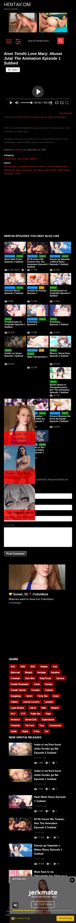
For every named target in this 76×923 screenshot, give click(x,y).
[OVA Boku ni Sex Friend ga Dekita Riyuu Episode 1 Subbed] (38, 435)
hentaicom (18, 150)
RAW (41, 288)
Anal (55, 666)
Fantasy (49, 684)
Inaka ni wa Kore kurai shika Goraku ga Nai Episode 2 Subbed (47, 748)
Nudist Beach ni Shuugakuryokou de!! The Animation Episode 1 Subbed (60, 389)
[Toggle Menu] (9, 41)
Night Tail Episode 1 (37, 357)
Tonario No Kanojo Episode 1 (36, 291)
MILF (13, 713)
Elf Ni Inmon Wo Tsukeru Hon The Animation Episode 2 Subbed (38, 263)
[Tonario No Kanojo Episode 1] (38, 279)
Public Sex (36, 713)
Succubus (38, 170)
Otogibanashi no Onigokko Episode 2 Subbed (60, 293)
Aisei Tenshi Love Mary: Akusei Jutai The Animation (42, 117)
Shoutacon (27, 170)
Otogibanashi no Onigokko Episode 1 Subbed (14, 324)
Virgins (25, 731)
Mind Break (9, 170)
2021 (32, 666)
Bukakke (55, 672)
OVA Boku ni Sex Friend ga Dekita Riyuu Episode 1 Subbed (35, 451)
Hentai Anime (10, 159)
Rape (18, 170)
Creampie (22, 166)
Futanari (49, 690)
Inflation (14, 702)
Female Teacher (18, 690)
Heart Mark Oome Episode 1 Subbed (13, 260)
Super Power (50, 170)
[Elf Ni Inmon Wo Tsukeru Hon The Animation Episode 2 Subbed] (38, 247)
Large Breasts (17, 707)
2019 (6, 166)
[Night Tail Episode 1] (38, 341)
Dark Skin (29, 678)
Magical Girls (61, 166)
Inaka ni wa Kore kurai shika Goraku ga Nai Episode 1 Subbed (47, 775)
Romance (15, 719)
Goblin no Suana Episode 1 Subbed (13, 354)
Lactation (49, 702)
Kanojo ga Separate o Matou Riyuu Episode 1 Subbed (60, 261)
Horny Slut (43, 696)
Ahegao (13, 166)
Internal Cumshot (31, 702)
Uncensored (55, 725)
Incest (56, 696)
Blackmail (15, 672)
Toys (41, 725)
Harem (29, 696)
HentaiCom (17, 4)
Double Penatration (20, 684)
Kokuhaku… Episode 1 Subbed (59, 323)
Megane (55, 707)
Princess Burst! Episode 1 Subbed (13, 291)
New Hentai (22, 159)
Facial (37, 684)
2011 (13, 666)
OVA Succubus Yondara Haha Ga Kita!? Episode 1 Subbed (36, 420)
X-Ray (17, 173)
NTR (23, 713)
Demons (32, 166)
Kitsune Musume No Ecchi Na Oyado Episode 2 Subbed (60, 418)
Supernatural (63, 170)
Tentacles (8, 173)
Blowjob (28, 672)
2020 (22, 666)
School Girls (31, 719)
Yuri (46, 731)
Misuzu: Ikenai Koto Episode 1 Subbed (60, 354)
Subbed (33, 159)
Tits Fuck (29, 725)
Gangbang (16, 696)
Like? (15, 70)
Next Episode (65, 113)
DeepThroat (45, 678)
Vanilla (14, 731)
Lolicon (50, 166)
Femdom (41, 166)
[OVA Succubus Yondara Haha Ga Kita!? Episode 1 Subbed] (38, 404)
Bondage (41, 672)
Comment (9, 525)
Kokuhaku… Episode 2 (33, 323)
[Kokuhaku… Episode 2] (38, 310)
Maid (43, 707)
